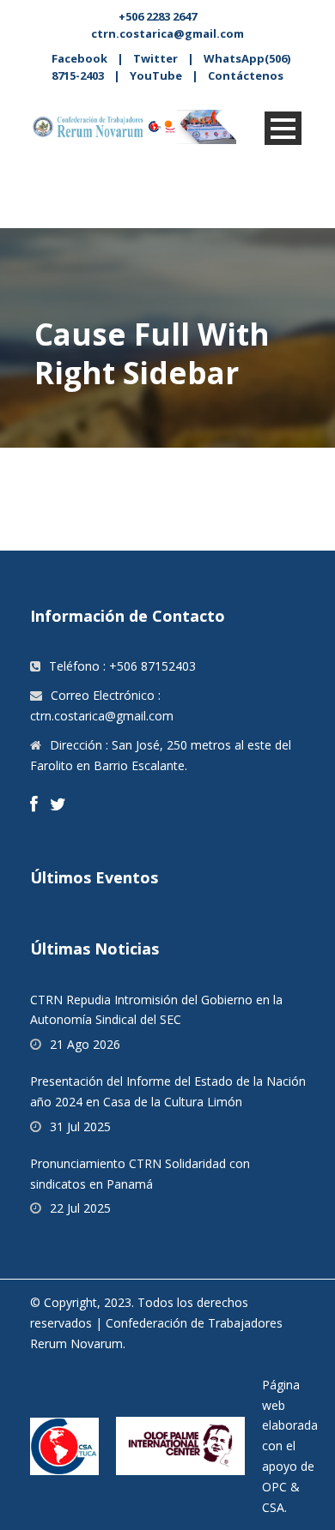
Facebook (79, 58)
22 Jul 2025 (80, 1208)
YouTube (156, 75)
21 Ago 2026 (85, 1044)
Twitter (155, 58)
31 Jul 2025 (80, 1126)
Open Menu (283, 128)
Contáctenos (245, 75)
